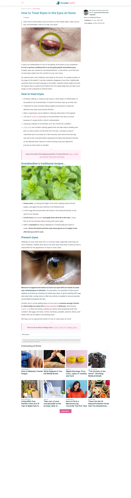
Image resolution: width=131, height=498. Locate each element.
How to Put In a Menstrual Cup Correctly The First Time (76, 403)
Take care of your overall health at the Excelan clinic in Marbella (52, 403)
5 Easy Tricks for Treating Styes (65, 327)
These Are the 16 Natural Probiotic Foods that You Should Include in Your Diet (98, 403)
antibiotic (35, 117)
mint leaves (37, 218)
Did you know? (48, 369)
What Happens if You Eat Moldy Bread (53, 372)
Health (46, 399)
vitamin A (24, 309)
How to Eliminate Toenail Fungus (32, 372)
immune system (50, 306)
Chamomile (27, 127)
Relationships (25, 399)
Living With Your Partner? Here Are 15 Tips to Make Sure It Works (30, 403)
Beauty (68, 369)
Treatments (25, 369)
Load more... (65, 411)
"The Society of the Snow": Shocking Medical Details (97, 373)
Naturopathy (36, 8)
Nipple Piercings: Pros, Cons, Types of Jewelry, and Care (76, 373)
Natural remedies (26, 8)
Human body (70, 399)
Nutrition (91, 399)
